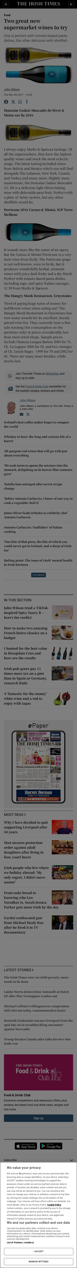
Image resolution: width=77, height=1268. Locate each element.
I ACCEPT (38, 1251)
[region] (38, 1215)
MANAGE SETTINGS (38, 1261)
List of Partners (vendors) (20, 1242)
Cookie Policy (54, 1204)
